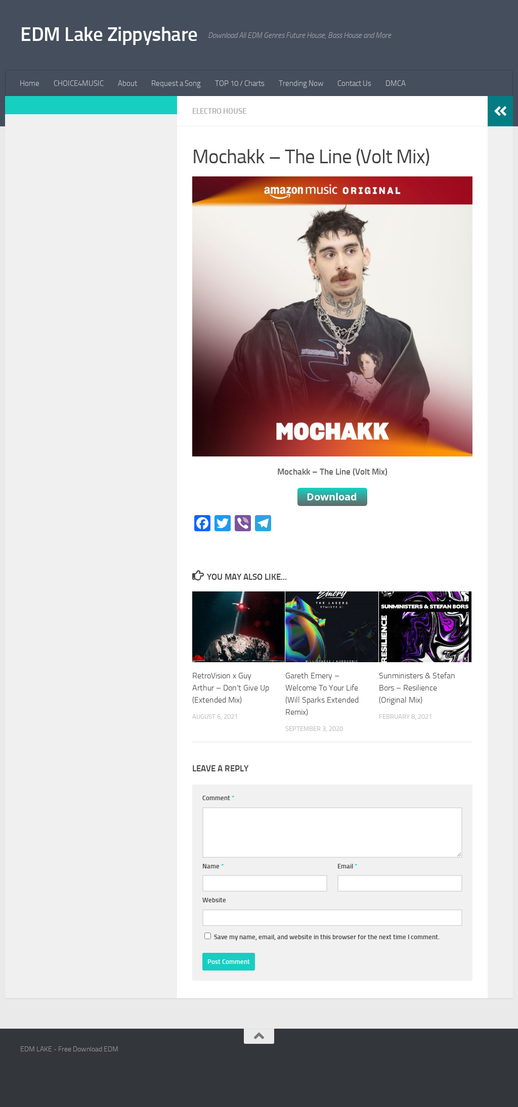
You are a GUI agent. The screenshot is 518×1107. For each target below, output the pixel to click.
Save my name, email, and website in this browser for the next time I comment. (327, 937)
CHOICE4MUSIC (79, 83)
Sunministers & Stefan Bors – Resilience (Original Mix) (417, 688)
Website (214, 900)
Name (213, 866)
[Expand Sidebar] (500, 111)
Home (29, 83)
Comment (218, 798)
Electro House (219, 111)
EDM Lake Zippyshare (109, 34)
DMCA (395, 83)
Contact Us (354, 83)
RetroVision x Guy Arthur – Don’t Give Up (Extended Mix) (230, 688)
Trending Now (301, 83)
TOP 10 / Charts (240, 83)
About (127, 83)
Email (347, 866)
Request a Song (176, 83)
